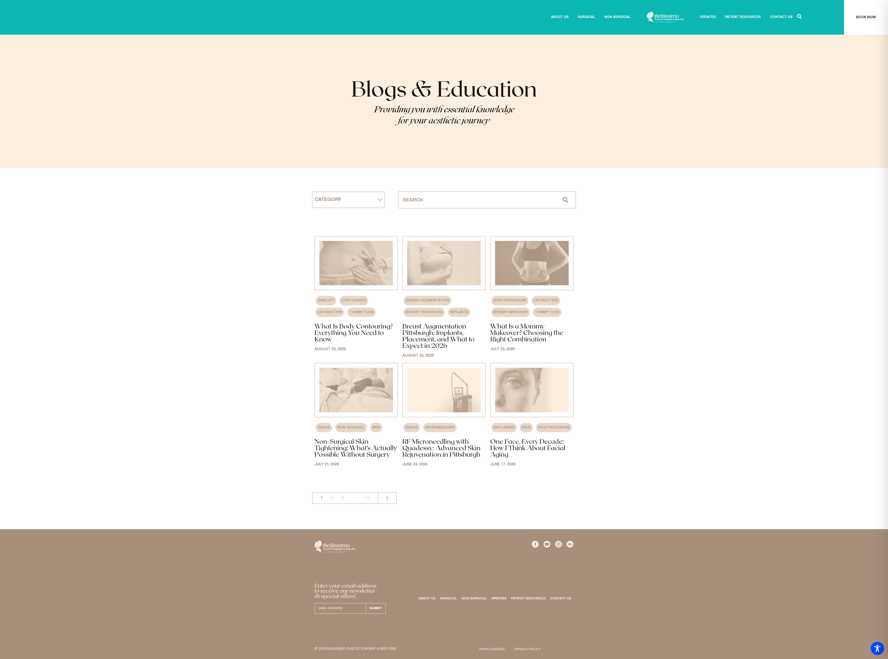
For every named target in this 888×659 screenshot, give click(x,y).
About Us (427, 598)
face (526, 427)
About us (560, 17)
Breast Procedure (424, 312)
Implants (459, 312)
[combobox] (477, 199)
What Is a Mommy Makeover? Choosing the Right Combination (526, 332)
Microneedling (440, 427)
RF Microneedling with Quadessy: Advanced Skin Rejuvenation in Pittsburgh (441, 447)
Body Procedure (509, 300)
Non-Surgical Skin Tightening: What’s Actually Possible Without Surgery (355, 447)
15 (367, 497)
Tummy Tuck (361, 312)
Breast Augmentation (427, 300)
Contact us (560, 598)
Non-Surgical (351, 427)
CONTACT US (781, 17)
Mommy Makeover (510, 312)
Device (324, 427)
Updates (498, 598)
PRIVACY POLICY (527, 649)
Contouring (354, 300)
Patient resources (528, 598)
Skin (376, 427)
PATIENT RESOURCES (743, 17)
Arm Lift (326, 300)
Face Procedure (554, 427)
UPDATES (708, 17)
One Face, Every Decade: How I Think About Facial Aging (527, 447)
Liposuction (330, 312)
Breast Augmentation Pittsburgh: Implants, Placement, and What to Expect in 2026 (438, 335)
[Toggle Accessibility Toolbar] (877, 648)
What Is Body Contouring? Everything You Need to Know (353, 332)
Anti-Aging (504, 427)
